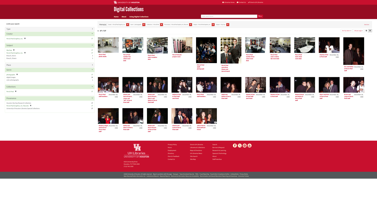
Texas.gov (175, 174)
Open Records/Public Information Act (134, 176)
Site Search (194, 156)
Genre (8, 70)
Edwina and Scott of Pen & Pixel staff (176, 128)
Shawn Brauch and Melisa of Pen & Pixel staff (299, 97)
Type (8, 29)
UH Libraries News (196, 153)
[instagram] (245, 146)
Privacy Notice (244, 174)
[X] (240, 146)
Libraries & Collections (197, 147)
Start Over (366, 24)
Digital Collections (129, 9)
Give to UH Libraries (196, 144)
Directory (171, 153)
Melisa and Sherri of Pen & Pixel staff (128, 128)
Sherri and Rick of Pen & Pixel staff (324, 96)
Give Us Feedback (173, 156)
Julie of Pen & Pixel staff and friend (201, 128)
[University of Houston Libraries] (136, 151)
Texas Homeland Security (186, 174)
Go (261, 16)
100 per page (358, 31)
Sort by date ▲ (346, 31)
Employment (172, 150)
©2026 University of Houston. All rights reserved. (138, 174)
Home (116, 16)
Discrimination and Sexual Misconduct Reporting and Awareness (218, 176)
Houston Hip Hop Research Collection (18, 103)
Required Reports (165, 176)
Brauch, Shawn (11, 58)
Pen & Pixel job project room (176, 56)
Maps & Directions (196, 150)
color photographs (12, 80)
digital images (11, 77)
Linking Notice (234, 174)
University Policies (243, 176)
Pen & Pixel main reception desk (152, 57)
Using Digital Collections (138, 16)
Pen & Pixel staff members (103, 95)
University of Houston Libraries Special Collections (23, 108)
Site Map (193, 159)
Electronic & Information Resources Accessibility (185, 176)
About (124, 16)
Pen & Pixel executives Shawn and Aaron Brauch (225, 68)
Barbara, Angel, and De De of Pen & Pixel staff (103, 128)
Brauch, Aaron (11, 56)
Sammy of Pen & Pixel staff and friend (250, 96)
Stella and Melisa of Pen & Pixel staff (226, 96)
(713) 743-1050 (128, 166)
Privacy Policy (172, 144)
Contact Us (171, 159)
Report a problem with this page (162, 174)
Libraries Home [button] (229, 2)
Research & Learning (219, 150)
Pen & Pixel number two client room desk (127, 58)
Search (214, 144)
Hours (170, 147)
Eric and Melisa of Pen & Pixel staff (348, 69)
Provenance (11, 98)
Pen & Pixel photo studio (103, 56)
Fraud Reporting (204, 174)
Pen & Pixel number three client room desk (250, 58)
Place (8, 65)
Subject (9, 45)
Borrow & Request (218, 147)
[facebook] (235, 146)
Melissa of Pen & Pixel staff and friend (176, 96)
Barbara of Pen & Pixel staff (275, 95)
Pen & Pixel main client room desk (298, 57)
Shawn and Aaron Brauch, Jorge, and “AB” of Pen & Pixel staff (127, 98)
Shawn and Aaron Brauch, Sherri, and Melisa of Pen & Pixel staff (152, 98)
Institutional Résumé (152, 176)
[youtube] (250, 146)
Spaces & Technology (219, 153)
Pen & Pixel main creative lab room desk (275, 57)
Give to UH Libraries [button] (256, 2)
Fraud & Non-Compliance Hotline (219, 174)
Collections (11, 86)
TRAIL (197, 174)
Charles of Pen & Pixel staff (324, 56)
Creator (9, 33)
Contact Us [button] (242, 2)
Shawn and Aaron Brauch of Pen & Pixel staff (152, 128)
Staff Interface (217, 159)
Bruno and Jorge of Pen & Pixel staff (348, 96)
